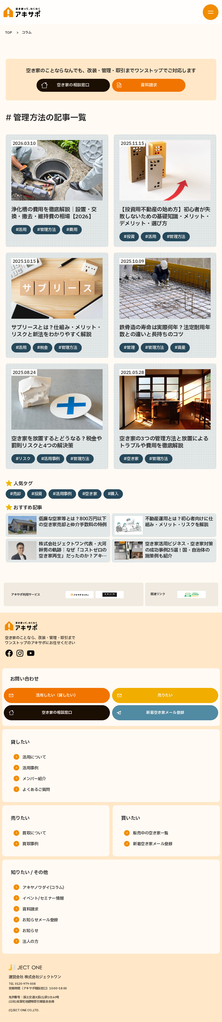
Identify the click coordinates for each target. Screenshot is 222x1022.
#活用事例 (50, 459)
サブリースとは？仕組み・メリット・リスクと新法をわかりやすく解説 (56, 331)
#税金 (42, 348)
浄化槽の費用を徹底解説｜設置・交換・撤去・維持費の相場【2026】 (54, 213)
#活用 (21, 230)
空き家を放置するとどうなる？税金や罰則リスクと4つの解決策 (56, 442)
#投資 (129, 237)
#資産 (180, 348)
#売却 (15, 494)
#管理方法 (46, 230)
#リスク (23, 459)
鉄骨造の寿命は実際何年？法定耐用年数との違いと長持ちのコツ (164, 331)
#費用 (71, 230)
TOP (8, 32)
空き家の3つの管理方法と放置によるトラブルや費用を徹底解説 (163, 442)
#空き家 (131, 459)
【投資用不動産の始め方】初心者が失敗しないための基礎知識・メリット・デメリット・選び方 (164, 216)
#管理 (129, 348)
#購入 (113, 494)
